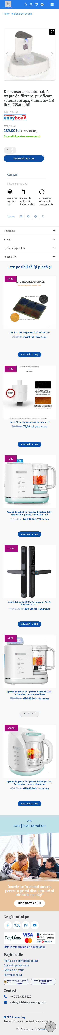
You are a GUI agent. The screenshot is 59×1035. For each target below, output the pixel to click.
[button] (25, 4)
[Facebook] (8, 925)
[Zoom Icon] (52, 32)
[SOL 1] (43, 982)
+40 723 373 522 (20, 996)
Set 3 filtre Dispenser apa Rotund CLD (29, 422)
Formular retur (13, 974)
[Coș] (42, 4)
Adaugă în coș (23, 158)
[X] (17, 925)
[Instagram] (26, 925)
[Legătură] (31, 4)
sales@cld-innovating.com (28, 1002)
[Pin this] (35, 216)
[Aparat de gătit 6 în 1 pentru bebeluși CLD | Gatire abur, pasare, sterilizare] (29, 661)
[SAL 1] (16, 982)
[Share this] (28, 216)
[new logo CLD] (8, 4)
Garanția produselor (16, 965)
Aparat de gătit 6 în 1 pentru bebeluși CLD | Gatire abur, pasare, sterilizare (29, 693)
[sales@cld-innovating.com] (7, 1002)
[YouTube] (35, 925)
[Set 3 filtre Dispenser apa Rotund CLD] (29, 392)
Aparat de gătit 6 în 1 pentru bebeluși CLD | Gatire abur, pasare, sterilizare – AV (29, 513)
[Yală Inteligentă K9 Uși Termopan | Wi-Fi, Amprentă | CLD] (29, 571)
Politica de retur (14, 970)
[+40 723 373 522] (7, 996)
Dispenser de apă (23, 13)
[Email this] (21, 216)
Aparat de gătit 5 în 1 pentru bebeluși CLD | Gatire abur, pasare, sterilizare (29, 782)
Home (7, 13)
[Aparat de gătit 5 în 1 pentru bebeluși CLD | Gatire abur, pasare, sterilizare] (29, 751)
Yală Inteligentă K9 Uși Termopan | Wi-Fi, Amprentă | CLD (29, 603)
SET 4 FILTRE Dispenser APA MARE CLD (29, 332)
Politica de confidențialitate (21, 961)
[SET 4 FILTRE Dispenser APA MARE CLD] (29, 302)
